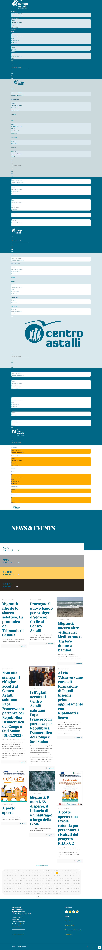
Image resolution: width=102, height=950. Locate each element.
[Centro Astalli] (20, 9)
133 (60, 880)
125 (38, 880)
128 (46, 880)
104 (57, 878)
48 (57, 873)
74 (51, 875)
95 (32, 878)
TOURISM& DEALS (7, 585)
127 (43, 880)
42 (40, 873)
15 (43, 870)
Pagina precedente (42, 865)
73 (48, 875)
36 (24, 873)
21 (59, 870)
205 (27, 888)
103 (54, 878)
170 (7, 886)
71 (43, 875)
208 (35, 888)
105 (60, 878)
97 (37, 878)
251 (76, 891)
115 (10, 880)
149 (27, 883)
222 (74, 888)
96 (35, 878)
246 (63, 891)
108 (68, 878)
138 (74, 880)
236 (35, 891)
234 (29, 891)
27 (76, 870)
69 (37, 875)
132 (57, 880)
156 (46, 883)
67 (32, 875)
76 (57, 875)
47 (54, 873)
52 (68, 873)
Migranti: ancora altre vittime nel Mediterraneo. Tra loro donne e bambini (70, 637)
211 (43, 888)
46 (51, 873)
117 (16, 880)
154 (40, 883)
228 (13, 891)
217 (60, 888)
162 (63, 883)
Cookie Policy (68, 934)
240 (46, 891)
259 (40, 893)
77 (59, 875)
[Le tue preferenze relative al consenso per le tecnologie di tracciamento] (99, 947)
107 (65, 878)
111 (76, 878)
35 (21, 873)
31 (10, 873)
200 (13, 888)
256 (32, 893)
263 (51, 893)
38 (29, 873)
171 (10, 886)
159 (54, 883)
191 (65, 886)
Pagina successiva (41, 897)
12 (35, 870)
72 (46, 875)
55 (76, 873)
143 (10, 883)
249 (71, 891)
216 (57, 888)
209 (38, 888)
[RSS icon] (87, 946)
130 (51, 880)
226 (7, 891)
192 (68, 886)
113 (5, 880)
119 (21, 880)
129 (49, 880)
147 (21, 883)
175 (21, 886)
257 (35, 893)
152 (35, 883)
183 (43, 886)
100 (46, 878)
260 (43, 893)
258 (38, 893)
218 (63, 888)
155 (43, 883)
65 (26, 875)
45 (48, 873)
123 (32, 880)
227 (10, 891)
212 (46, 888)
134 (63, 880)
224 (79, 888)
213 (49, 888)
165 (71, 883)
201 (16, 888)
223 (76, 888)
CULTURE (8, 573)
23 (65, 870)
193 (71, 886)
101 (49, 878)
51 (65, 873)
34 (18, 873)
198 (7, 888)
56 (79, 873)
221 (71, 888)
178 (29, 886)
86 (7, 878)
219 (65, 888)
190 (63, 886)
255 (29, 893)
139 (76, 880)
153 (38, 883)
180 (35, 886)
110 (74, 878)
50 (62, 873)
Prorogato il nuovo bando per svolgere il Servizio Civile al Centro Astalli (41, 617)
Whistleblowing (69, 925)
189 (60, 886)
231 (21, 891)
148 (24, 883)
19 (54, 870)
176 (24, 886)
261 (46, 893)
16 (46, 870)
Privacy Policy (69, 921)
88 (13, 878)
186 (51, 886)
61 (15, 875)
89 (15, 878)
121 (27, 880)
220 (68, 888)
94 (29, 878)
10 (29, 870)
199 (10, 888)
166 (74, 883)
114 (7, 880)
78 (62, 875)
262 (49, 893)
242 (51, 891)
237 (38, 891)
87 (10, 878)
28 (79, 870)
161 (60, 883)
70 (40, 875)
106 (63, 878)
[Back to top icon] (92, 947)
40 (35, 873)
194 (74, 886)
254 (27, 893)
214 (51, 888)
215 (54, 888)
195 (76, 886)
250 (74, 891)
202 (18, 888)
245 (60, 891)
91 (21, 878)
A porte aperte (8, 810)
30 (7, 873)
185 (49, 886)
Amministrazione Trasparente (73, 929)
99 (43, 878)
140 (79, 880)
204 (24, 888)
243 (54, 891)
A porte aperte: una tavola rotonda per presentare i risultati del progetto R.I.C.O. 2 (68, 828)
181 (38, 886)
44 (46, 873)
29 (4, 873)
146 (18, 883)
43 (43, 873)
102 (51, 878)
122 (29, 880)
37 (26, 873)
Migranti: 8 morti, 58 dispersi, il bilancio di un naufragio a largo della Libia (41, 811)
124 (35, 880)
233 (27, 891)
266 (60, 893)
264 (54, 893)
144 (13, 883)
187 (54, 886)
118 (18, 880)
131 (54, 880)
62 (18, 875)
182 (40, 886)
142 (7, 883)
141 (5, 883)
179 (32, 886)
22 (62, 870)
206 (29, 888)
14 (40, 870)
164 (68, 883)
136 (68, 880)
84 (79, 875)
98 (40, 878)
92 (24, 878)
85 (4, 878)
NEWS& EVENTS (8, 549)
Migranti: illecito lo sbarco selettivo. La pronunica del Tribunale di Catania (13, 619)
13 (37, 870)
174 (18, 886)
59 (10, 875)
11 (32, 870)
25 (71, 870)
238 (40, 891)
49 (59, 873)
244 (57, 891)
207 (32, 888)
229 (16, 891)
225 (5, 891)
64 (24, 875)
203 (21, 888)
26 (73, 870)
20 (57, 870)
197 (5, 888)
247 (65, 891)
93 (26, 878)
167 (76, 883)
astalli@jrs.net (20, 923)
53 (71, 873)
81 (71, 875)
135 (65, 880)
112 (79, 878)
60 (13, 875)
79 (65, 875)
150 (29, 883)
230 (18, 891)
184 (46, 886)
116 (13, 880)
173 (16, 886)
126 (40, 880)
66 (29, 875)
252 (79, 891)
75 (54, 875)
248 (68, 891)
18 (51, 870)
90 (18, 878)
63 (21, 875)
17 (48, 870)
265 (57, 893)
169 (5, 886)
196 (79, 886)
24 (68, 870)
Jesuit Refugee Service (18, 934)
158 (51, 883)
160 (57, 883)
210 (40, 888)
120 (24, 880)
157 (49, 883)
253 (24, 893)
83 (76, 875)
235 (32, 891)
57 (4, 875)
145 (16, 883)
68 (35, 875)
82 (73, 875)
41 (37, 873)
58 (7, 875)
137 (71, 880)
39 (32, 873)
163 (65, 883)
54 (73, 873)
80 (68, 875)
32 (13, 873)
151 (32, 883)
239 (43, 891)
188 (57, 886)
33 (15, 873)
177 (27, 886)
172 (13, 886)
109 (71, 878)
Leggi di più (23, 645)
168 (79, 883)
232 (24, 891)
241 (49, 891)
